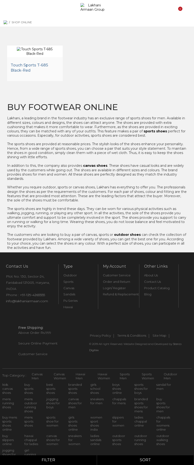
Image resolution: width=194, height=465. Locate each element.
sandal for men (163, 387)
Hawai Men (80, 376)
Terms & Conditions (131, 335)
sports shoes (155, 131)
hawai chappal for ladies (31, 440)
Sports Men (125, 376)
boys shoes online (117, 389)
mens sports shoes (28, 421)
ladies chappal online (140, 421)
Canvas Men (37, 376)
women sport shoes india (96, 423)
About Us (151, 275)
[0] (179, 15)
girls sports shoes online (73, 423)
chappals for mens (119, 401)
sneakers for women (75, 440)
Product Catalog (157, 288)
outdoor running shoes (140, 440)
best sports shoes (50, 389)
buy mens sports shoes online (9, 423)
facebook (90, 327)
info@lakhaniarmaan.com (27, 301)
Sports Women (148, 376)
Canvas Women (60, 376)
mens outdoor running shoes (30, 405)
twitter (101, 327)
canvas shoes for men (75, 403)
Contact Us (152, 282)
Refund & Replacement (121, 294)
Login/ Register (114, 288)
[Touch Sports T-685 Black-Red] (35, 51)
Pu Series (70, 300)
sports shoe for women (52, 421)
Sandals (69, 294)
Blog (147, 294)
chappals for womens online (163, 423)
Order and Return (116, 282)
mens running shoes (8, 403)
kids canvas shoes (7, 389)
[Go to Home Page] (5, 22)
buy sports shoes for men (163, 405)
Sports (68, 282)
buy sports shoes (28, 389)
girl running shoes (30, 454)
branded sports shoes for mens (141, 405)
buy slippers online (8, 440)
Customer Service (117, 275)
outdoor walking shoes (162, 440)
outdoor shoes (127, 234)
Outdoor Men (170, 376)
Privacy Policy (100, 335)
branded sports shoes (75, 389)
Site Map (159, 335)
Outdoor (70, 275)
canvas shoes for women (53, 440)
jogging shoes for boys (53, 403)
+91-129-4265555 (32, 295)
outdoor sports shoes (118, 440)
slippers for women (118, 421)
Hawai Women (104, 376)
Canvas (68, 288)
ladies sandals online (95, 440)
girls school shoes (95, 389)
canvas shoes (95, 165)
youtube (111, 327)
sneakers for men (97, 401)
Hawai (68, 307)
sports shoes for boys (141, 389)
